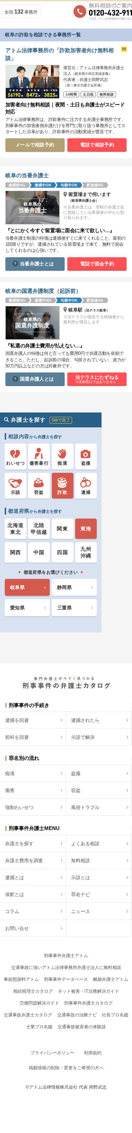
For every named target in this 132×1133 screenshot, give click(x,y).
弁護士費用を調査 (24, 860)
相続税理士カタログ (33, 991)
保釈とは (14, 894)
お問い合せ (17, 928)
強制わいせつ (19, 807)
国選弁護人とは (37, 379)
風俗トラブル (85, 807)
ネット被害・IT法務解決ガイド (88, 991)
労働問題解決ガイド (39, 1003)
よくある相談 (85, 843)
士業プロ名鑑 (39, 1026)
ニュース (80, 911)
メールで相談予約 (35, 144)
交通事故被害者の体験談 (82, 1026)
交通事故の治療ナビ (77, 1014)
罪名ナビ (80, 894)
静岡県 (64, 587)
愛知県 (17, 607)
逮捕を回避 (17, 720)
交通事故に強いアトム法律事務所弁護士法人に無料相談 (66, 967)
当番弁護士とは (37, 263)
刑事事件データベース (66, 979)
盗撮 (76, 773)
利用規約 (93, 1052)
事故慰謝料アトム (21, 979)
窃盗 (76, 790)
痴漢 (10, 773)
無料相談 (80, 860)
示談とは (80, 877)
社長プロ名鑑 (115, 1014)
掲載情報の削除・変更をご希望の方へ (66, 1067)
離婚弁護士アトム (110, 979)
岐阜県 (17, 587)
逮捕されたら (85, 720)
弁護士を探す (19, 843)
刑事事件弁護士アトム (66, 955)
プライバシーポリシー (52, 1052)
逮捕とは (14, 877)
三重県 (64, 607)
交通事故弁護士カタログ (28, 1014)
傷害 (10, 790)
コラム (12, 911)
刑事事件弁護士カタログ (88, 1003)
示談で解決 (83, 737)
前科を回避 (17, 737)
